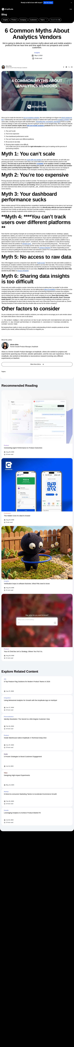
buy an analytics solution (31, 117)
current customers (44, 247)
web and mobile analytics (35, 125)
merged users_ (27, 243)
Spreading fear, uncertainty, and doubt (48, 121)
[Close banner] (71, 2)
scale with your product (34, 159)
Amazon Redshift (22, 270)
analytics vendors (63, 119)
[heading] (32, 3)
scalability (40, 163)
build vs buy (41, 263)
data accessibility (49, 289)
